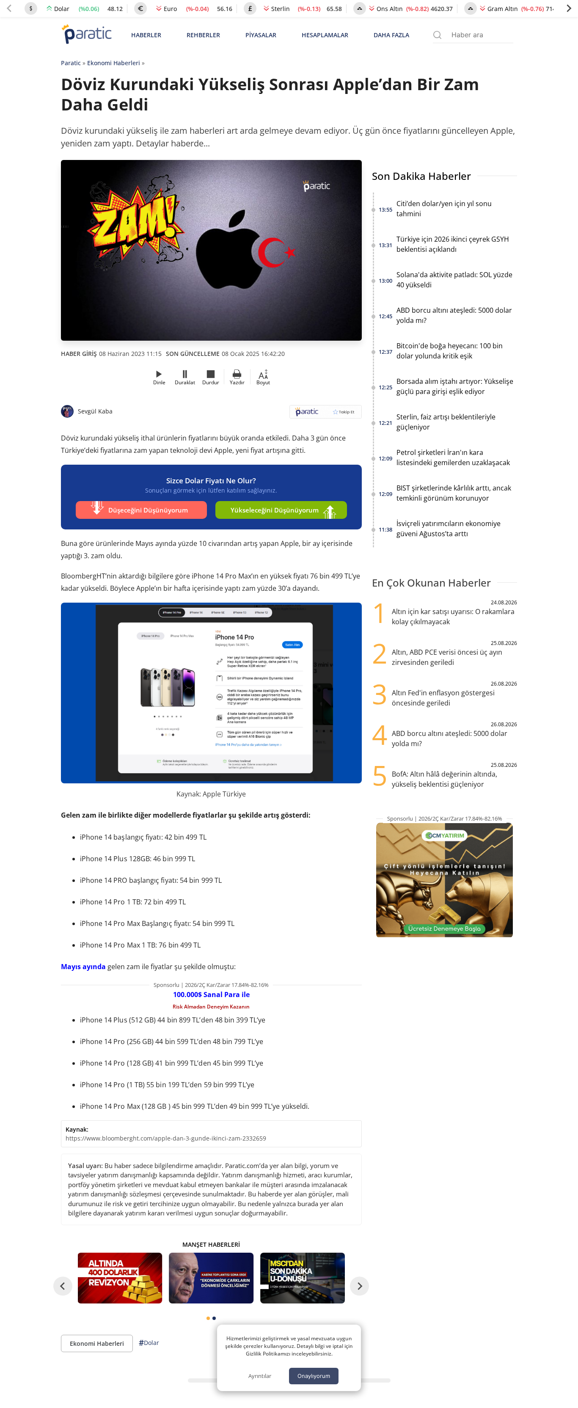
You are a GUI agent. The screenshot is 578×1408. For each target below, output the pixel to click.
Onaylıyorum (313, 1375)
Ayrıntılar (259, 1376)
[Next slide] (568, 8)
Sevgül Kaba (95, 411)
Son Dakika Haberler (421, 176)
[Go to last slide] (62, 1286)
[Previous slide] (9, 8)
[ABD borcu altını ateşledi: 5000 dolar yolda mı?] (120, 1278)
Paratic (71, 63)
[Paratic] (86, 35)
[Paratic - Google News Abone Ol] (325, 414)
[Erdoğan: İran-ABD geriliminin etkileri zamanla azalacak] (211, 1278)
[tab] (208, 1318)
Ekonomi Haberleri (113, 63)
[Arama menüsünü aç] (437, 35)
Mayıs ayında (83, 966)
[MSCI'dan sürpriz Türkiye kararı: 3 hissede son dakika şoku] (302, 1278)
